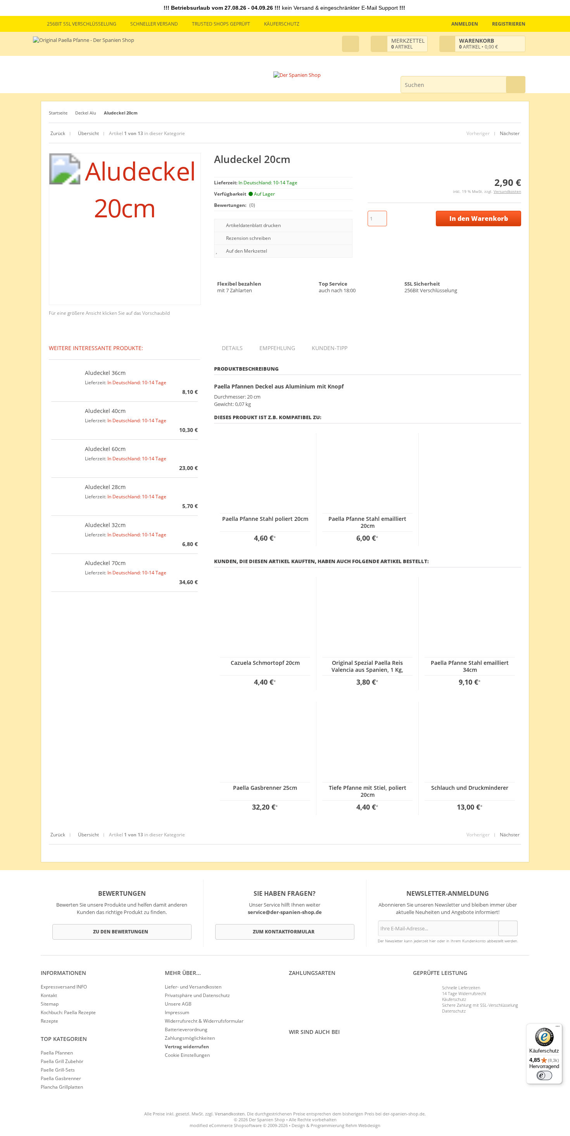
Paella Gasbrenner (61, 1078)
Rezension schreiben (248, 238)
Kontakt (49, 995)
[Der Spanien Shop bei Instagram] (295, 1049)
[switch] (544, 1075)
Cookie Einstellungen (187, 1055)
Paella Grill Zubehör (62, 1061)
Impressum (177, 1012)
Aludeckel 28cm (105, 487)
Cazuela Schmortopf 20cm (265, 662)
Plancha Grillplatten (62, 1087)
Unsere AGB (178, 1004)
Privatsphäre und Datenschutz (197, 995)
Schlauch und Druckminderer (469, 787)
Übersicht (88, 133)
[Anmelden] (508, 928)
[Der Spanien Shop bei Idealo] (332, 1049)
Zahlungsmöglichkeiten (190, 1038)
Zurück (57, 133)
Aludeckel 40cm (105, 411)
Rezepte (49, 1021)
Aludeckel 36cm (105, 372)
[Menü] (557, 1028)
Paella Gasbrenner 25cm (265, 787)
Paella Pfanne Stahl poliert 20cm (265, 518)
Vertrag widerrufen (187, 1046)
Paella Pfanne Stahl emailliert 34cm (470, 666)
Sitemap (50, 1004)
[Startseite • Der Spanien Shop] (297, 75)
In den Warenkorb (478, 219)
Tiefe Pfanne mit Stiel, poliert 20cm (367, 791)
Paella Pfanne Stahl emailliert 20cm (367, 522)
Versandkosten (507, 191)
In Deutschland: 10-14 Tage (136, 382)
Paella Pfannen (57, 1052)
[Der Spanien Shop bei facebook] (291, 1049)
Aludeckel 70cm (105, 563)
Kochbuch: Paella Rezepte (68, 1012)
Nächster (510, 133)
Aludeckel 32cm (105, 525)
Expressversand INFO (64, 986)
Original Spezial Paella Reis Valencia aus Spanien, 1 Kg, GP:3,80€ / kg (367, 669)
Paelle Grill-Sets (58, 1070)
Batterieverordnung (186, 1029)
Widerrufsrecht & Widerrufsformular (204, 1021)
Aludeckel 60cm (105, 449)
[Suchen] (515, 84)
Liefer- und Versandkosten (193, 986)
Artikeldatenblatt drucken (253, 225)
